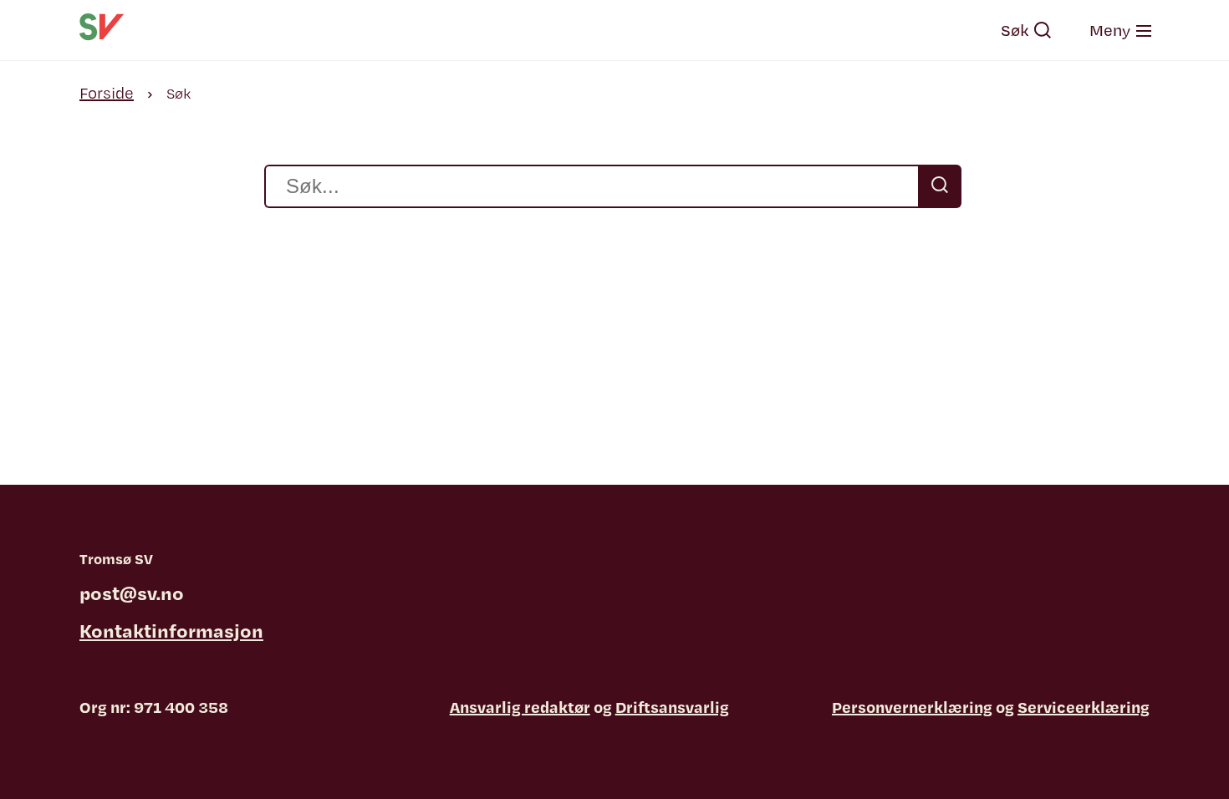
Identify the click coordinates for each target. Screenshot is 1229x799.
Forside (106, 93)
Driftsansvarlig (672, 707)
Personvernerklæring (912, 707)
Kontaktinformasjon (171, 630)
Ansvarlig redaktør (520, 707)
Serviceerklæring (1083, 707)
